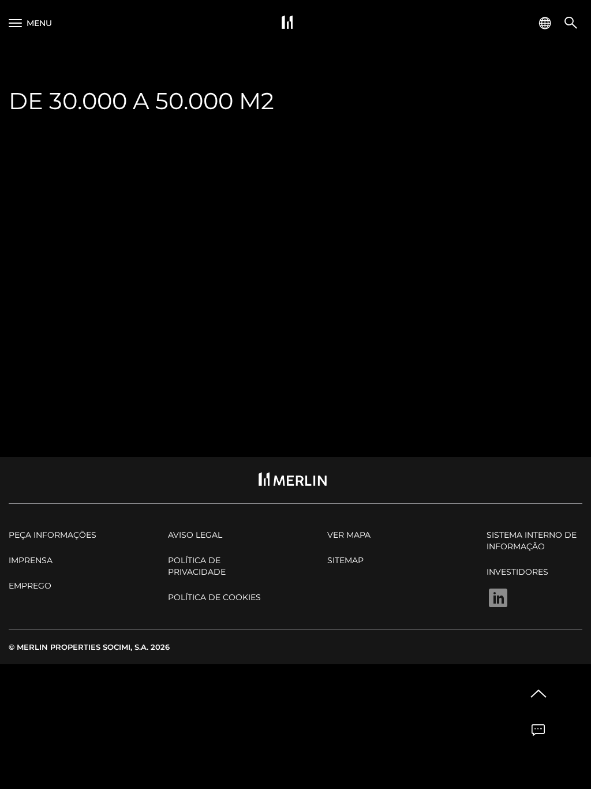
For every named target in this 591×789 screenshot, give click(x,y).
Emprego (30, 585)
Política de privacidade (197, 566)
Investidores (517, 572)
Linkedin (498, 598)
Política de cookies (214, 597)
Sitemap (345, 560)
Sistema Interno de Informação (532, 541)
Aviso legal (195, 535)
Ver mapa (349, 535)
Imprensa (31, 560)
